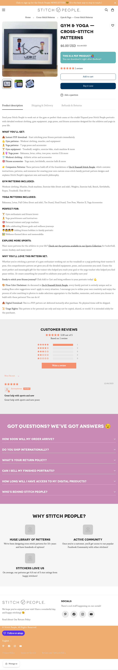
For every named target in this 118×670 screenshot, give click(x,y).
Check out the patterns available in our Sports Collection (74, 246)
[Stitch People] (59, 10)
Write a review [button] (59, 365)
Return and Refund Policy (54, 653)
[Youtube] (91, 614)
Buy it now (88, 86)
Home (28, 17)
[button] (112, 10)
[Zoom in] (51, 27)
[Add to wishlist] (112, 25)
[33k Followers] (74, 614)
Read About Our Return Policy (16, 620)
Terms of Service (28, 653)
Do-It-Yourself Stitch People (82, 167)
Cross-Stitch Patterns (45, 17)
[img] (11, 384)
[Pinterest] (65, 614)
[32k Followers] (82, 614)
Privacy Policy (8, 653)
